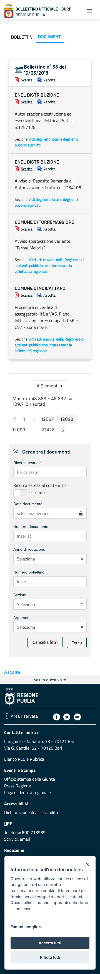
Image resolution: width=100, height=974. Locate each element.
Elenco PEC (14, 759)
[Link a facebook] (56, 716)
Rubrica (37, 759)
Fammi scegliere (27, 926)
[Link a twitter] (66, 716)
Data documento (27, 504)
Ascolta (49, 80)
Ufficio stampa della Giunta (29, 779)
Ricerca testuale (27, 463)
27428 (49, 431)
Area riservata (24, 715)
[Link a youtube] (77, 716)
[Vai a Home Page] (8, 11)
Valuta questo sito (50, 679)
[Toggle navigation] (89, 10)
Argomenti (22, 618)
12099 (20, 431)
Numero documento (30, 527)
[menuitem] (22, 36)
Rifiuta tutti (50, 957)
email (25, 839)
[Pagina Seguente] (63, 429)
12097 (49, 420)
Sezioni (19, 595)
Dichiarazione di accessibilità (31, 812)
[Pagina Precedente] (14, 419)
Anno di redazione (29, 549)
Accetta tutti (50, 943)
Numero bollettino (28, 572)
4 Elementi (51, 387)
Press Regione (17, 785)
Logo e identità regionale (27, 792)
